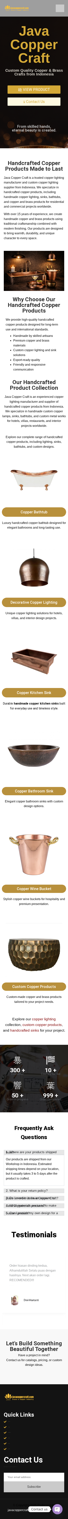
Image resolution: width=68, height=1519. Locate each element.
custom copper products (42, 1025)
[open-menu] (60, 8)
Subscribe (34, 1486)
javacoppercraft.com (21, 1510)
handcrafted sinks (24, 1030)
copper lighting (44, 1019)
